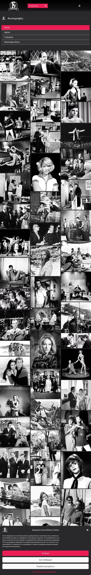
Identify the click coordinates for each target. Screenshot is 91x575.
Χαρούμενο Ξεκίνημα (76, 361)
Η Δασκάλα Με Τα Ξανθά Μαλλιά (76, 315)
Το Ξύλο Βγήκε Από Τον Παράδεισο (45, 498)
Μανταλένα (76, 159)
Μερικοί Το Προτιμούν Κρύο (45, 412)
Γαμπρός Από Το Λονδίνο (15, 429)
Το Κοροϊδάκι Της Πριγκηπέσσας (76, 467)
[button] (87, 530)
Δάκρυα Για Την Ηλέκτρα (45, 289)
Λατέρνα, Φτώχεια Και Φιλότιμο (15, 346)
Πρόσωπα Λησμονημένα (15, 296)
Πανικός (76, 131)
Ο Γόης (15, 460)
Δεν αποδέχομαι (45, 560)
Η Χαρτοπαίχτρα (45, 470)
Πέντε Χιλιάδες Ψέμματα (76, 338)
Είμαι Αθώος (15, 211)
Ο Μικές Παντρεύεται (45, 381)
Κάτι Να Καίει (45, 202)
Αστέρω (76, 56)
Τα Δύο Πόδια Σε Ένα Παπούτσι (76, 73)
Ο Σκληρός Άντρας (76, 223)
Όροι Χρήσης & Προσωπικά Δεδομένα (44, 572)
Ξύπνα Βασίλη (45, 132)
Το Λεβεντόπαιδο (15, 368)
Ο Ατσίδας (14, 322)
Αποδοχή (45, 553)
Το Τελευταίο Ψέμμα (76, 507)
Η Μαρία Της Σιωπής (45, 258)
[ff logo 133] (13, 2)
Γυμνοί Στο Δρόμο (45, 347)
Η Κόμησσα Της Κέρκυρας (76, 392)
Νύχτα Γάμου (14, 491)
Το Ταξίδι (76, 254)
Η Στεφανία (15, 398)
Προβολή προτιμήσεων (45, 566)
